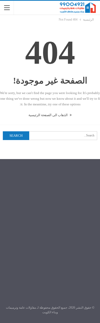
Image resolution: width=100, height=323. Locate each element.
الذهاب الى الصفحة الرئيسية (48, 115)
